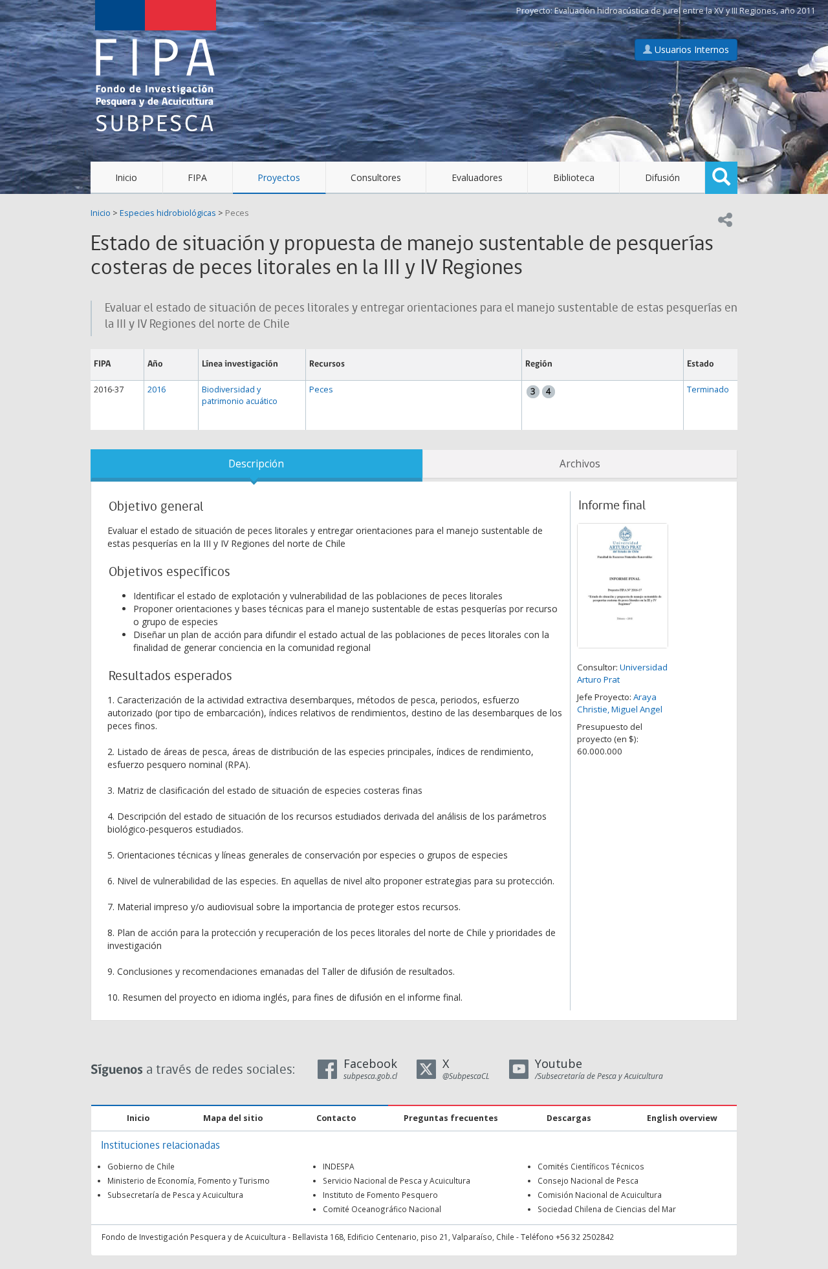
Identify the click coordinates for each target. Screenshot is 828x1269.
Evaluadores (477, 177)
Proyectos (278, 177)
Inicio (126, 177)
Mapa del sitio (233, 1118)
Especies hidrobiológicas (168, 213)
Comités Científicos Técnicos (591, 1166)
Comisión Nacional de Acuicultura (600, 1194)
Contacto (336, 1118)
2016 (156, 389)
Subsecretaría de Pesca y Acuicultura (175, 1194)
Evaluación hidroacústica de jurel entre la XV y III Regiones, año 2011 (684, 10)
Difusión (662, 177)
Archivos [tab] (580, 464)
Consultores (376, 177)
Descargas (569, 1118)
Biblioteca (573, 177)
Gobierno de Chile (141, 1166)
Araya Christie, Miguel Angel (619, 703)
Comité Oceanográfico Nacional (382, 1209)
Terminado (708, 389)
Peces (237, 213)
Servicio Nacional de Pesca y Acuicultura (396, 1180)
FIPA (197, 177)
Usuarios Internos (690, 49)
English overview (682, 1118)
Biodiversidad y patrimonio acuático (240, 395)
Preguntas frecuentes (451, 1118)
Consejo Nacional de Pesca (588, 1180)
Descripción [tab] (256, 464)
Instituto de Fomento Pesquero (380, 1194)
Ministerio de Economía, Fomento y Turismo (188, 1180)
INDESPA (338, 1166)
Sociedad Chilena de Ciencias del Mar (607, 1209)
